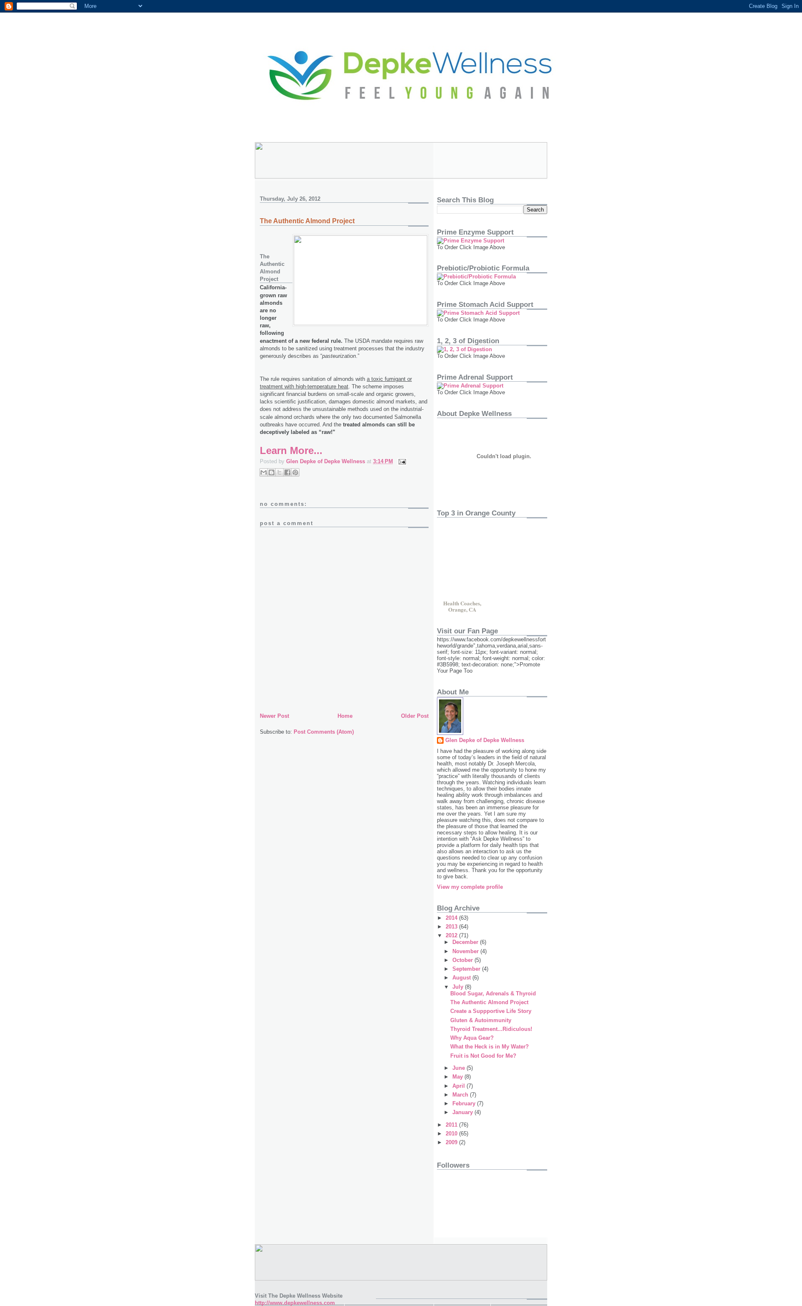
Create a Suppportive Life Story (490, 1011)
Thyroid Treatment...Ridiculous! (491, 1029)
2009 (452, 1142)
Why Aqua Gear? (472, 1038)
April (459, 1086)
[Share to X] (279, 472)
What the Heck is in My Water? (489, 1046)
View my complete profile (470, 887)
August (462, 977)
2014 (452, 918)
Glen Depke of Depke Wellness (484, 740)
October (463, 960)
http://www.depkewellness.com (295, 1303)
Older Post (415, 716)
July (458, 987)
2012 (452, 935)
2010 (452, 1133)
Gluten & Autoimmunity (480, 1020)
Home (345, 716)
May (458, 1077)
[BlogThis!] (271, 472)
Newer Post (274, 716)
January (463, 1112)
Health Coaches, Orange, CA (462, 605)
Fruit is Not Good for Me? (483, 1056)
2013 (452, 926)
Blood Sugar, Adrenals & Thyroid (493, 993)
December (466, 942)
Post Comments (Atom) (324, 732)
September (467, 969)
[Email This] (263, 472)
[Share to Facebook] (287, 472)
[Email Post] (401, 461)
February (464, 1103)
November (466, 951)
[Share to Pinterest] (295, 472)
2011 (452, 1125)
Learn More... (291, 450)
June (459, 1068)
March (461, 1095)
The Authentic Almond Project (489, 1002)
